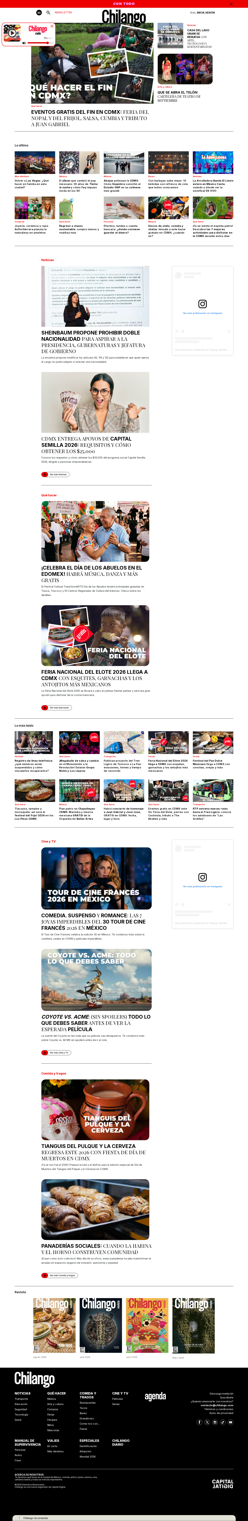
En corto (52, 1446)
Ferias (151, 756)
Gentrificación (88, 1446)
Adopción (85, 1451)
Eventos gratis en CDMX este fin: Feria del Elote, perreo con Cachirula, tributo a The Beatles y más (168, 813)
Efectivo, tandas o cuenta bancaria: (122, 229)
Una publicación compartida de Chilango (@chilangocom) (205, 349)
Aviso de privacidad (221, 1413)
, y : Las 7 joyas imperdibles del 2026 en (93, 921)
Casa (18, 1460)
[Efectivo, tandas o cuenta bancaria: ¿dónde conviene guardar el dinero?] (124, 208)
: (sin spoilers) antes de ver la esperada (96, 1022)
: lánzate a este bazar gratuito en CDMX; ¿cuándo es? (167, 231)
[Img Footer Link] (155, 1397)
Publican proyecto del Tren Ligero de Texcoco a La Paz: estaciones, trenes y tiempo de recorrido (123, 765)
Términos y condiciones (218, 1409)
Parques (52, 1419)
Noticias (191, 25)
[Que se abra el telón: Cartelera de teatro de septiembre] (185, 69)
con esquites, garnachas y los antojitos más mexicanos (94, 678)
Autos (18, 1455)
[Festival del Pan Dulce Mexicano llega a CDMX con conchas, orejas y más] (213, 742)
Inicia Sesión (206, 12)
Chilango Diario (121, 1443)
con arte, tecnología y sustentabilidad (199, 38)
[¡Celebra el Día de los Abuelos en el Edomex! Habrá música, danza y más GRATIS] (95, 531)
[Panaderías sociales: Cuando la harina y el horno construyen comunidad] (95, 1209)
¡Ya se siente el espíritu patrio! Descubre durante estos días (213, 231)
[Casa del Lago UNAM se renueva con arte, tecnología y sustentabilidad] (170, 35)
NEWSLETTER (63, 12)
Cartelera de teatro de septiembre (179, 96)
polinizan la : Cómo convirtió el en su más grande (122, 185)
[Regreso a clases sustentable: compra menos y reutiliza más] (79, 208)
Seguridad (21, 1409)
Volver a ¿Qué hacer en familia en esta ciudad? (32, 184)
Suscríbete (226, 1397)
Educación (64, 221)
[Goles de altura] (193, 1325)
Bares (151, 176)
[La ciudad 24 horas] (101, 1325)
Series (116, 1404)
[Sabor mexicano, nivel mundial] (147, 1325)
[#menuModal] (39, 12)
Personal (108, 221)
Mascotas (53, 1430)
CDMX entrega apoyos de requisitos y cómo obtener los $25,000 (86, 444)
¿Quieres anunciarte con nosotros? (212, 1401)
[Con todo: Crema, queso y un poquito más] (54, 1325)
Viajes (53, 1441)
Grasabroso (87, 1418)
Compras (19, 221)
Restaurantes (88, 1402)
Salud (18, 1419)
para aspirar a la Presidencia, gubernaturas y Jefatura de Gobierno (93, 342)
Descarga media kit (221, 1393)
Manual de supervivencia (28, 1443)
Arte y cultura (165, 87)
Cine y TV (48, 841)
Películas (117, 1398)
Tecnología (21, 1414)
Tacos (83, 1408)
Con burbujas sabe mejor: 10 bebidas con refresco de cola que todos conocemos (168, 184)
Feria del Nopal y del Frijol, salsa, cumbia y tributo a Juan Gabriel (90, 118)
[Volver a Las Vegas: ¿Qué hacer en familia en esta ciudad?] (35, 162)
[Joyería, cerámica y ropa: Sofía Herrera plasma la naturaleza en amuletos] (35, 208)
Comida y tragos (53, 1073)
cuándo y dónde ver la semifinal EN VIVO (213, 185)
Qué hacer (36, 106)
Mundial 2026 (88, 1456)
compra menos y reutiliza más (79, 229)
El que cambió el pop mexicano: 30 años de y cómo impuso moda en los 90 (78, 185)
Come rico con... (90, 1423)
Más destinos (22, 176)
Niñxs (50, 1425)
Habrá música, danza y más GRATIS (91, 574)
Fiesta (83, 1428)
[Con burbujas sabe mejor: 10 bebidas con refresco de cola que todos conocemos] (168, 162)
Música (63, 176)
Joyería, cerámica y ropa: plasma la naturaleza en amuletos (32, 229)
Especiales (89, 1441)
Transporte (110, 756)
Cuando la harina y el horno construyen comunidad (96, 1248)
